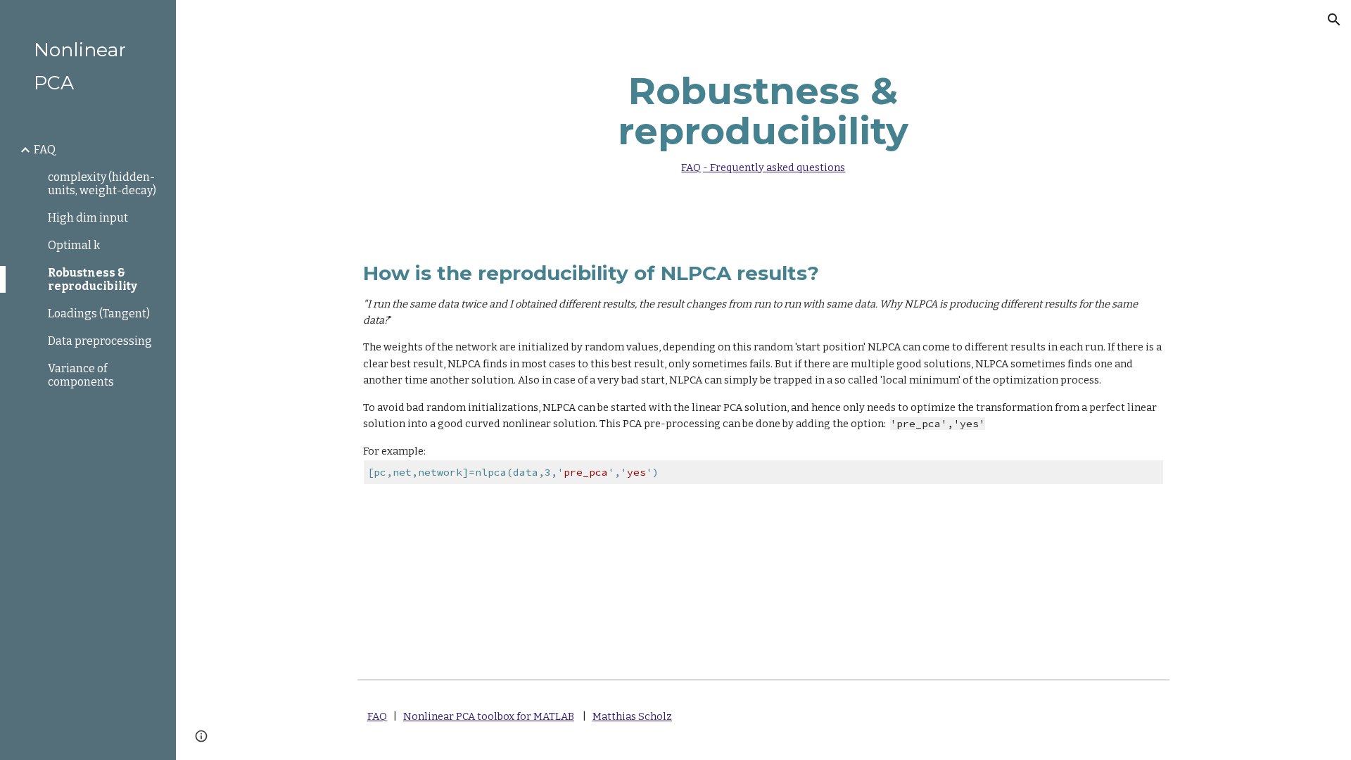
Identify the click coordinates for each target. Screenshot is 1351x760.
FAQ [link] (45, 149)
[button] (1334, 20)
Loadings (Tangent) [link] (99, 313)
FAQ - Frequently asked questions (763, 167)
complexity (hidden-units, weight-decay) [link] (102, 183)
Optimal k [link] (74, 245)
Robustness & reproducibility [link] (92, 279)
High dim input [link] (88, 217)
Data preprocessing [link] (100, 341)
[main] (763, 119)
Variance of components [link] (81, 375)
